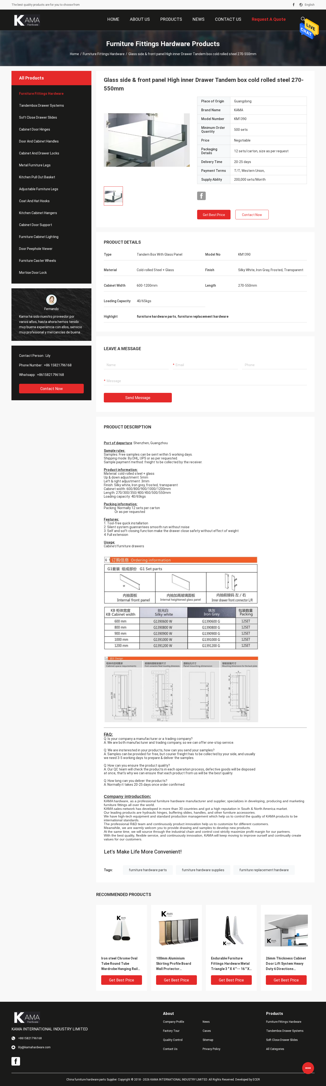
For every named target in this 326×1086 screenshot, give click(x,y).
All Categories (275, 1049)
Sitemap (208, 1040)
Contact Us (170, 1049)
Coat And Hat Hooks (34, 201)
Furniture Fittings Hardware (104, 54)
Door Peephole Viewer (36, 249)
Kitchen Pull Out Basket (37, 177)
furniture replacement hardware (264, 870)
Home (74, 54)
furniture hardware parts (148, 870)
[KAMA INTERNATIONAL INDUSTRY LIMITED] (27, 20)
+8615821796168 (50, 375)
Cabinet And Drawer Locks (39, 153)
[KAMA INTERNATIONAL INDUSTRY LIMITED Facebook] (293, 5)
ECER (256, 1079)
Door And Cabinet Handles (39, 141)
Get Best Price (214, 215)
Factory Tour (171, 1031)
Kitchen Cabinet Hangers (38, 213)
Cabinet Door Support (35, 225)
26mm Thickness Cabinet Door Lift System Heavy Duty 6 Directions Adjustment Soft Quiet (286, 963)
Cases (207, 1031)
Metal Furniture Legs (35, 165)
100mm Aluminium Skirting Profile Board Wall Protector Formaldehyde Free (173, 963)
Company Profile (173, 1021)
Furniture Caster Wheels (37, 261)
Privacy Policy (211, 1049)
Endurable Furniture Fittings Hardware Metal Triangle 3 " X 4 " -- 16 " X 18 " (230, 963)
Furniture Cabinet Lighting (38, 237)
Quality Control (173, 1040)
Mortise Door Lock (33, 272)
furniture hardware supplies (203, 870)
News (206, 1021)
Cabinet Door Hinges (34, 129)
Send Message (137, 397)
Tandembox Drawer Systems (41, 105)
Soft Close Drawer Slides (38, 117)
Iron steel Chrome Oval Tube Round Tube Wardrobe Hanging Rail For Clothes (119, 963)
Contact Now (51, 388)
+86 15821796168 (58, 365)
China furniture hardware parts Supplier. (92, 1079)
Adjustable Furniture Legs (38, 189)
